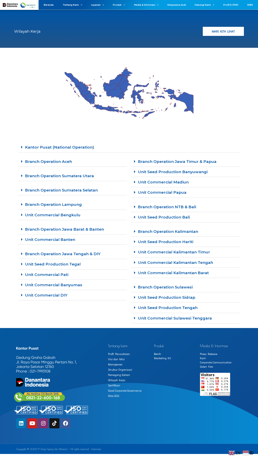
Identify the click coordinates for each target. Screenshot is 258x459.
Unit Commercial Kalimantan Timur (174, 252)
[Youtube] (32, 423)
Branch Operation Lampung (53, 204)
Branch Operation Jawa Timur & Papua (177, 161)
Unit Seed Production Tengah (168, 307)
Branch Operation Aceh (48, 161)
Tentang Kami (71, 4)
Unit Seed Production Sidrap (166, 297)
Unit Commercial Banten (50, 239)
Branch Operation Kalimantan (168, 231)
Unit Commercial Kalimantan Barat (173, 272)
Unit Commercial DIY (46, 295)
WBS (250, 4)
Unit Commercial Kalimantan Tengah (175, 262)
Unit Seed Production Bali (164, 217)
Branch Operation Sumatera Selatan (61, 190)
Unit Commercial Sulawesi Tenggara (175, 318)
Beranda (49, 4)
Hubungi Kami (203, 4)
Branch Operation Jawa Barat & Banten (64, 229)
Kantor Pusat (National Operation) (59, 147)
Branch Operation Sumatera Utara (59, 175)
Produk (117, 4)
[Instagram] (43, 423)
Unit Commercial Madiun (163, 182)
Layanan (96, 4)
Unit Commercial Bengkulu (52, 214)
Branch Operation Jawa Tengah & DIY (63, 253)
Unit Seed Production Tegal (53, 264)
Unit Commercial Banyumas (53, 284)
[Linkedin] (21, 423)
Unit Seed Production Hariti (165, 241)
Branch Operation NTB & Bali (167, 206)
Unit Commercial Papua (162, 192)
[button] (129, 147)
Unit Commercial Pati (46, 274)
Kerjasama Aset (176, 4)
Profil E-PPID (230, 4)
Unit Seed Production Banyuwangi (173, 171)
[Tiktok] (54, 423)
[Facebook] (65, 423)
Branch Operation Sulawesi (165, 287)
